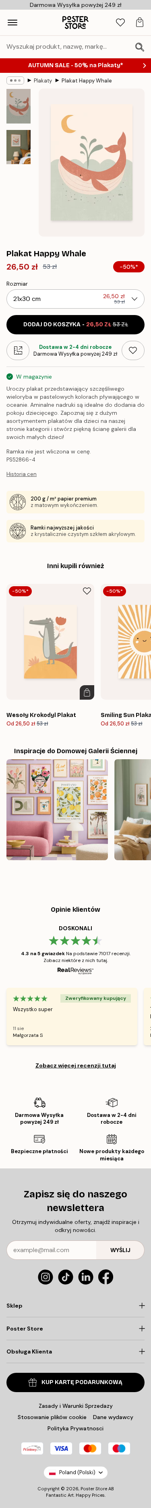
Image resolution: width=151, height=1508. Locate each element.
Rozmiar (17, 283)
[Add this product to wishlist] (133, 350)
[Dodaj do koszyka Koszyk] (87, 692)
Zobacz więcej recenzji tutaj (75, 1065)
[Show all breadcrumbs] (15, 80)
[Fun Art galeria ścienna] (57, 810)
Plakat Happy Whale (87, 80)
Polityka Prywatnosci (75, 1428)
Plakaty (43, 80)
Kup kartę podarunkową (81, 1382)
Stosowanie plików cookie (52, 1417)
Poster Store (94, 1489)
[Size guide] (17, 350)
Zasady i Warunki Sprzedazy (76, 1405)
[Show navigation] (12, 22)
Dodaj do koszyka (75, 324)
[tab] (120, 22)
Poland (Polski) (77, 1472)
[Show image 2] (18, 147)
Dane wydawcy (113, 1417)
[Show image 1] (18, 106)
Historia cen (21, 474)
